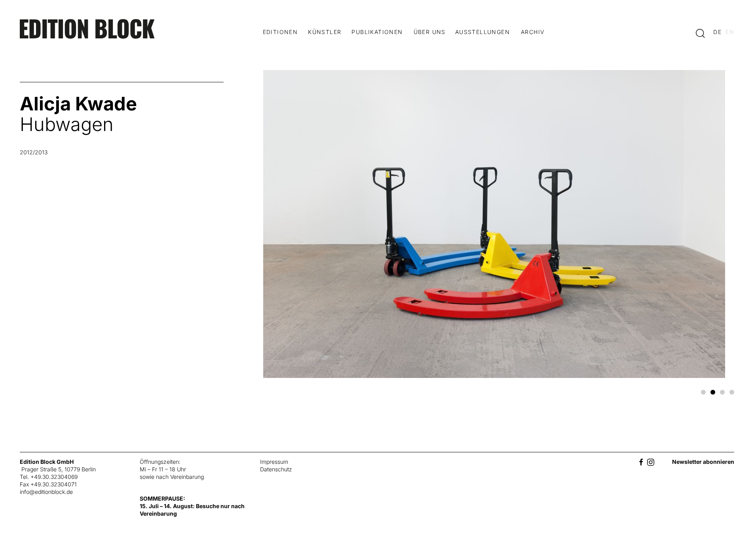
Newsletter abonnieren (703, 461)
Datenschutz (276, 469)
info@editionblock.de (46, 491)
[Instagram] (651, 461)
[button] (700, 33)
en (730, 31)
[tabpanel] (377, 227)
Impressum (274, 461)
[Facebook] (641, 461)
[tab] (703, 392)
